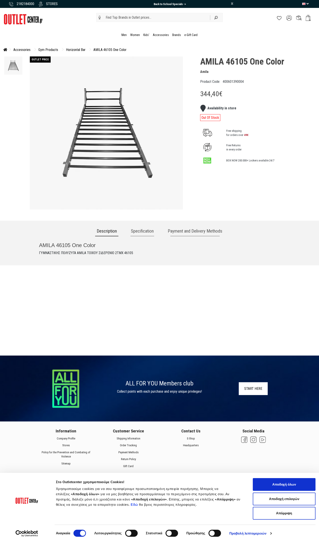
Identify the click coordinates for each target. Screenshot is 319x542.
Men (124, 35)
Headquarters (191, 445)
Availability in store (221, 108)
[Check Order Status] (299, 18)
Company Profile (66, 438)
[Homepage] (5, 50)
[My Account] (289, 18)
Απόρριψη (284, 513)
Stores (66, 445)
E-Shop (191, 438)
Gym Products (48, 50)
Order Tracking (128, 445)
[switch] (131, 533)
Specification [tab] (142, 231)
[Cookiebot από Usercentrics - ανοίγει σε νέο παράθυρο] (26, 533)
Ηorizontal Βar (76, 50)
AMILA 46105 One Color (110, 50)
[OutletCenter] (23, 19)
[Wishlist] (279, 18)
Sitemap (65, 463)
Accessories (161, 35)
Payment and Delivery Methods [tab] (195, 231)
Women (135, 35)
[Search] (216, 17)
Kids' (146, 35)
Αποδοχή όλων (284, 484)
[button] (99, 17)
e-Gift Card (191, 35)
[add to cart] (308, 17)
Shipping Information (128, 438)
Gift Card (128, 466)
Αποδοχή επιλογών (284, 499)
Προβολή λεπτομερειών (247, 533)
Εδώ (135, 504)
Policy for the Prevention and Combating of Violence (65, 454)
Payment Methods (128, 452)
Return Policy (128, 459)
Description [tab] (107, 231)
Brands (176, 35)
